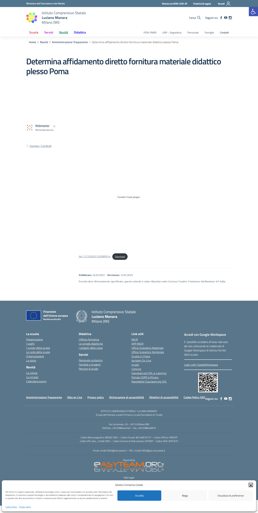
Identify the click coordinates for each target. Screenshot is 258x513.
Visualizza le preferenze (230, 496)
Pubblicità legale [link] (202, 3)
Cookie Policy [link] (11, 506)
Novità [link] (63, 32)
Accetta (139, 496)
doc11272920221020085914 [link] (94, 256)
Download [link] (120, 256)
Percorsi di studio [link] (88, 369)
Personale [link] (193, 33)
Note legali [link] (129, 477)
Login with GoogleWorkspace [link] (201, 365)
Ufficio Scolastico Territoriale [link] (147, 352)
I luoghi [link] (30, 344)
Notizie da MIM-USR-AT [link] (174, 3)
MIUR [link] (134, 339)
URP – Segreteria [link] (171, 33)
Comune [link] (136, 369)
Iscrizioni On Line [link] (141, 360)
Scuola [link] (33, 32)
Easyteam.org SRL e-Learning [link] (148, 373)
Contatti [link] (224, 33)
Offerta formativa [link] (89, 339)
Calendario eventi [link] (36, 381)
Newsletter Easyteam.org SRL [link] (149, 381)
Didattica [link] (80, 32)
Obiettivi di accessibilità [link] (163, 397)
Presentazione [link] (34, 339)
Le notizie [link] (31, 373)
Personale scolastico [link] (90, 360)
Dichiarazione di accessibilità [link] (126, 397)
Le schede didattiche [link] (91, 344)
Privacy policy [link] (25, 506)
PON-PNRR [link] (150, 33)
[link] (253, 11)
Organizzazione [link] (35, 356)
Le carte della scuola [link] (38, 352)
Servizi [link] (48, 32)
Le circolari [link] (32, 377)
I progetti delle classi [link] (91, 348)
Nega (185, 496)
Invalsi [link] (135, 365)
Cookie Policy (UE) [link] (194, 397)
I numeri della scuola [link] (38, 348)
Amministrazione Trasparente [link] (44, 397)
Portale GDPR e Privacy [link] (145, 377)
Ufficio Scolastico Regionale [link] (147, 348)
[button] (251, 485)
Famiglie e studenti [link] (90, 364)
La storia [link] (31, 360)
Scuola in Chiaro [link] (140, 356)
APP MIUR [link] (137, 344)
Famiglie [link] (209, 33)
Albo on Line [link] (74, 397)
